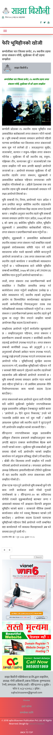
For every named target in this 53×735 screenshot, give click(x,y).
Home (26, 700)
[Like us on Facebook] (41, 22)
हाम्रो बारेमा (27, 707)
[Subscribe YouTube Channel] (49, 22)
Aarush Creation (36, 724)
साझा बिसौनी (20, 68)
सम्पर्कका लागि (26, 713)
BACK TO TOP (26, 732)
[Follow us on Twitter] (45, 22)
